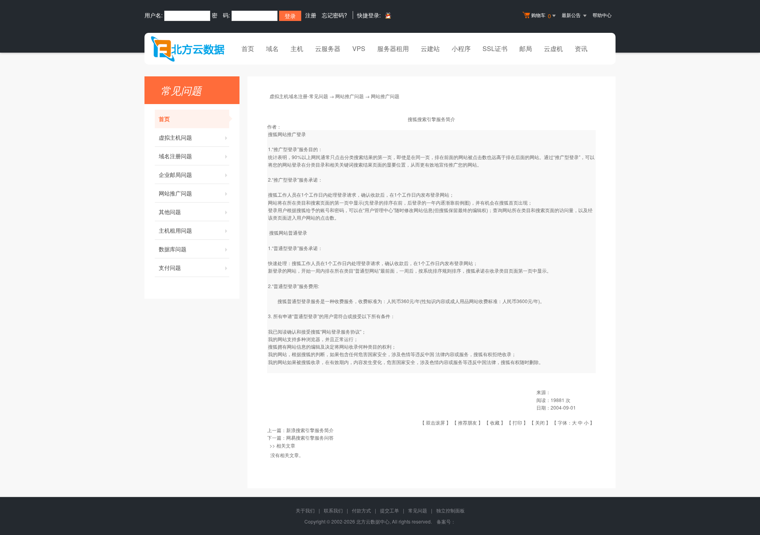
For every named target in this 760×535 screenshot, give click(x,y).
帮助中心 (602, 14)
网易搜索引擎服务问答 (310, 437)
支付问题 (170, 267)
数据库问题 (172, 249)
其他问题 (170, 212)
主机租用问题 (175, 230)
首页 (247, 48)
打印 (517, 422)
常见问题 (417, 510)
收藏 (495, 422)
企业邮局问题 (175, 174)
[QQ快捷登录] (387, 15)
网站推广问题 (175, 193)
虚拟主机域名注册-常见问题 (299, 96)
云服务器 (327, 48)
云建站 (430, 48)
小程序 (461, 48)
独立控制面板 (450, 510)
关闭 (540, 422)
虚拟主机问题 (175, 137)
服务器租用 (393, 48)
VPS (358, 48)
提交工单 (389, 510)
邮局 (525, 48)
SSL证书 (495, 48)
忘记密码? (334, 15)
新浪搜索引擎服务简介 (310, 430)
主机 (297, 48)
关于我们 (305, 510)
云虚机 (553, 48)
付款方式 (361, 510)
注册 (310, 15)
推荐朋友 (467, 422)
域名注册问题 (175, 156)
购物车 (541, 15)
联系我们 (333, 510)
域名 (272, 48)
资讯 (581, 48)
